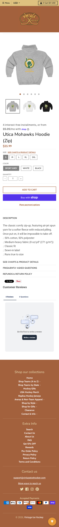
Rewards (29, 447)
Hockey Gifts (29, 388)
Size (19, 152)
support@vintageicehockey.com (29, 477)
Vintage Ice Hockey (33, 517)
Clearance (29, 410)
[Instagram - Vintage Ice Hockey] (32, 489)
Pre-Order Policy (29, 451)
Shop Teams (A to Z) (28, 381)
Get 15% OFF (29, 443)
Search (29, 429)
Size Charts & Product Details (22, 152)
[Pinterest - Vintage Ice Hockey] (37, 489)
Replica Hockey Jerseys (29, 395)
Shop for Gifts (28, 406)
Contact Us (29, 433)
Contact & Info (28, 414)
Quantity (7, 174)
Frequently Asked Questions (20, 268)
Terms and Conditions (29, 461)
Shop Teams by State (28, 385)
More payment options (29, 204)
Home (29, 377)
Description (10, 218)
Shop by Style (28, 403)
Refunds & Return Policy (17, 274)
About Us (29, 436)
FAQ (29, 440)
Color (6, 163)
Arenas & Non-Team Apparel (29, 399)
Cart (49, 3)
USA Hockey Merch (29, 392)
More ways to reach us (29, 483)
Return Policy (29, 458)
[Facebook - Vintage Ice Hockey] (27, 489)
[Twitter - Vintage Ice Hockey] (21, 489)
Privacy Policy (29, 454)
